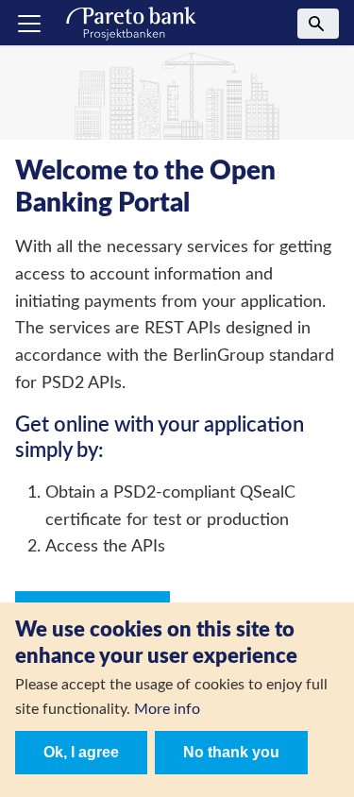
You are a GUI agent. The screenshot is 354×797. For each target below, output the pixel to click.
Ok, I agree (81, 752)
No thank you (231, 752)
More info (167, 709)
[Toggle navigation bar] (29, 23)
